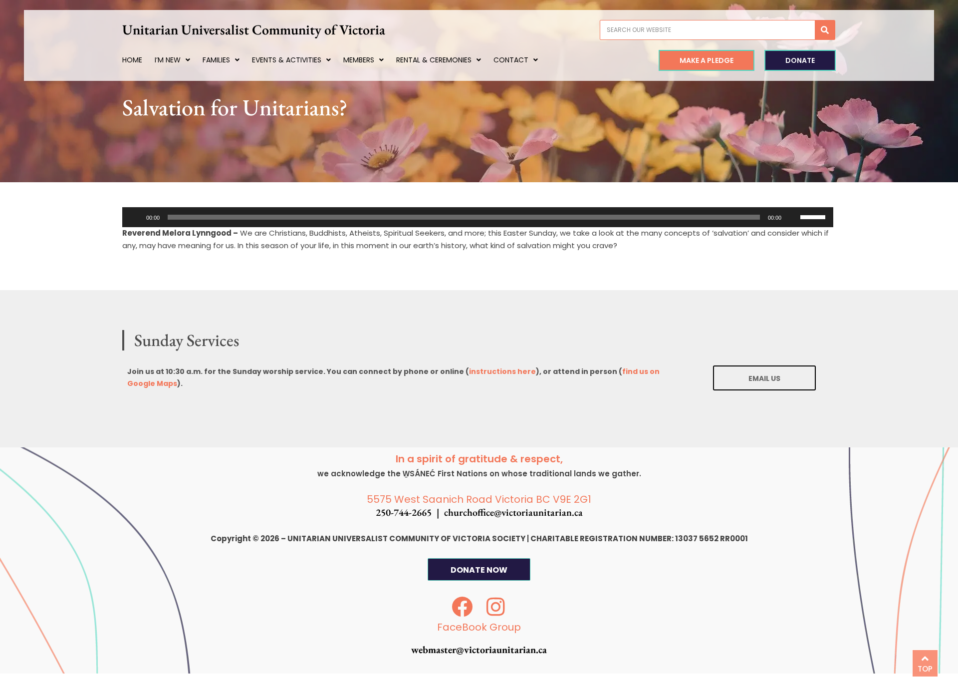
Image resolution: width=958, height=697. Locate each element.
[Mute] (792, 217)
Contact (510, 60)
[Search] (825, 29)
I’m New (168, 60)
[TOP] (925, 658)
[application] (477, 217)
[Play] (135, 217)
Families (216, 60)
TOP (925, 669)
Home (132, 60)
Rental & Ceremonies (434, 60)
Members (358, 60)
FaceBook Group (479, 627)
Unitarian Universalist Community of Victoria (253, 29)
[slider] (814, 216)
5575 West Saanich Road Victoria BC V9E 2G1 (479, 499)
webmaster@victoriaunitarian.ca (479, 649)
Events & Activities (286, 60)
